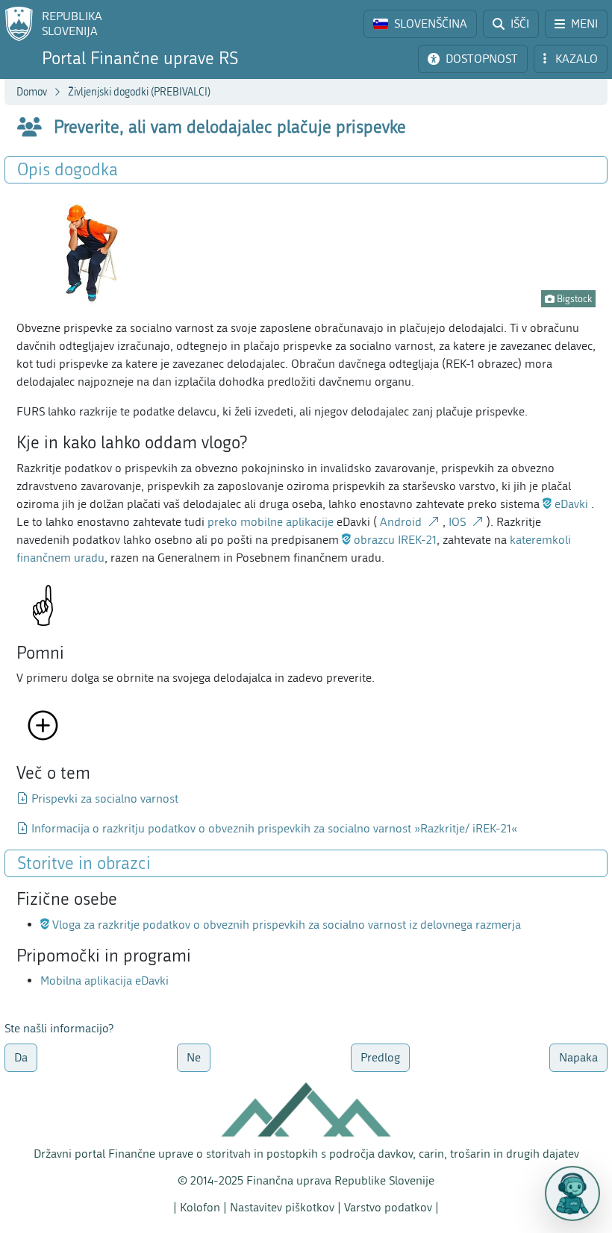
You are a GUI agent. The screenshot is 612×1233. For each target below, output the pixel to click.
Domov (31, 92)
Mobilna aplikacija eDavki (104, 980)
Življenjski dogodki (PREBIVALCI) (139, 92)
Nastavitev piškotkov (282, 1207)
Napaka (578, 1057)
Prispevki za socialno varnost (104, 798)
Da (21, 1057)
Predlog (380, 1057)
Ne (194, 1057)
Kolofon (200, 1207)
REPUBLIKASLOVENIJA (72, 23)
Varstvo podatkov (388, 1207)
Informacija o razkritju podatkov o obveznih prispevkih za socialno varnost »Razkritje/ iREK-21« (274, 828)
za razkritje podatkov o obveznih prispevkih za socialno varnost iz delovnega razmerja (285, 924)
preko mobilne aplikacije (270, 522)
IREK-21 (394, 540)
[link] (420, 24)
